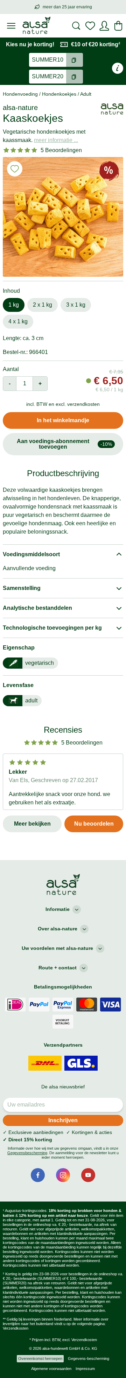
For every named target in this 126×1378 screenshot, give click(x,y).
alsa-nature (20, 107)
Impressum (85, 1369)
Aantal (11, 369)
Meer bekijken (32, 824)
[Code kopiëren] (74, 60)
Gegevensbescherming (27, 1153)
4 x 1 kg (18, 321)
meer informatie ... (56, 140)
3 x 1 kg (75, 305)
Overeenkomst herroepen (40, 1358)
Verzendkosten (15, 1328)
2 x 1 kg (42, 305)
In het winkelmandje (63, 420)
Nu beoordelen (94, 824)
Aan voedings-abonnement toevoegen (64, 444)
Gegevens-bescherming (88, 1358)
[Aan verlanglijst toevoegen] (14, 168)
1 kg (13, 305)
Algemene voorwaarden (51, 1369)
